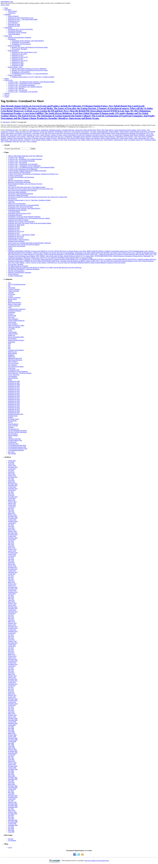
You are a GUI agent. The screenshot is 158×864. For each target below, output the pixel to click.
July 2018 (11, 557)
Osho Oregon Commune (145, 136)
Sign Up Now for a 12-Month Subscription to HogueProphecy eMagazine (29, 243)
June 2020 (11, 526)
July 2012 (11, 667)
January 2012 (12, 677)
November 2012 (12, 661)
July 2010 (11, 707)
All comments (12, 840)
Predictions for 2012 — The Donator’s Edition (21, 234)
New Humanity (12, 365)
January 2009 (12, 736)
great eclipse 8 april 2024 (55, 133)
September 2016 (12, 592)
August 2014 (12, 633)
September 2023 (12, 488)
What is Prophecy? (13, 16)
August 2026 (12, 460)
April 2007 (11, 759)
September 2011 (12, 684)
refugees (72, 138)
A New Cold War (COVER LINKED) (19, 172)
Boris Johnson (109, 130)
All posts (10, 839)
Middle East (11, 356)
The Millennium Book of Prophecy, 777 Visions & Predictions (30, 73)
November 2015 (12, 608)
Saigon (103, 138)
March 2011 (11, 694)
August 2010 (12, 705)
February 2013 (12, 656)
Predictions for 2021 (12, 130)
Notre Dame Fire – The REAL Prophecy (20, 373)
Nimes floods (30, 136)
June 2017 (11, 577)
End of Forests (76, 131)
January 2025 (12, 475)
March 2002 (11, 810)
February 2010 (12, 715)
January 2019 (12, 551)
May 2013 (11, 651)
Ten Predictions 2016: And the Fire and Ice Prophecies (24, 244)
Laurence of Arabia (56, 135)
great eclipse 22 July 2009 (39, 133)
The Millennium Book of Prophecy (18, 266)
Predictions (7, 14)
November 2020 (12, 518)
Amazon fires (79, 130)
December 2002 (12, 804)
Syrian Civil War (13, 425)
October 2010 (12, 702)
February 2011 (12, 695)
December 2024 (12, 477)
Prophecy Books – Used (15, 67)
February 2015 (12, 623)
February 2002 (12, 812)
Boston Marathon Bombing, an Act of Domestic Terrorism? (25, 184)
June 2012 (11, 669)
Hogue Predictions (13, 50)
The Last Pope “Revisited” (19, 49)
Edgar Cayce (67, 131)
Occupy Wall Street (13, 374)
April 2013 (11, 653)
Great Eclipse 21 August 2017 (23, 133)
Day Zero (29, 131)
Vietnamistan (8, 141)
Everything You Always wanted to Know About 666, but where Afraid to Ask (30, 188)
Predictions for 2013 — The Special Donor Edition (22, 19)
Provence (54, 138)
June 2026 (11, 462)
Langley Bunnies (45, 135)
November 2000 (12, 822)
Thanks (10, 248)
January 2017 (12, 585)
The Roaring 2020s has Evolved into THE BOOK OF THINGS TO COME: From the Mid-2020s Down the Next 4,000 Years (44, 267)
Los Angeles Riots (117, 135)
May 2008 (11, 744)
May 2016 (11, 598)
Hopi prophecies (141, 133)
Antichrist (11, 292)
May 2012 (11, 671)
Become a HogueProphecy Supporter (19, 180)
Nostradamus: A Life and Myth (21, 42)
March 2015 (11, 621)
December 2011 (12, 679)
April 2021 (11, 511)
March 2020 (11, 529)
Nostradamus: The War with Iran (21, 44)
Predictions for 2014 (14, 393)
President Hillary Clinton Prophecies (18, 239)
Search (7, 145)
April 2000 (11, 832)
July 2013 (11, 648)
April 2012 (11, 672)
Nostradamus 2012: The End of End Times (20, 29)
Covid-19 (11, 131)
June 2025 (11, 470)
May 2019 (11, 544)
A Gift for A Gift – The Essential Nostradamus (21, 85)
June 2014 (11, 636)
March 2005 (11, 784)
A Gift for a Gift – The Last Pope (17, 90)
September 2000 (12, 825)
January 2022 (12, 503)
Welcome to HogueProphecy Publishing (19, 37)
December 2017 (12, 567)
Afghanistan (44, 130)
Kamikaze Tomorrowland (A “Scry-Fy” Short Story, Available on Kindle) (33, 77)
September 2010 (12, 703)
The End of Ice (98, 140)
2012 (9, 283)
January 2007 (12, 764)
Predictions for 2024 (14, 411)
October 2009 (12, 722)
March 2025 (11, 474)
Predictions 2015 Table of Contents (18, 220)
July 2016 (11, 595)
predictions (35, 138)
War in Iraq (11, 452)
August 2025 (12, 469)
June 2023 (11, 493)
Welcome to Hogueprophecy (16, 271)
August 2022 (12, 498)
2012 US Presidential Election (16, 284)
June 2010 (11, 708)
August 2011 (11, 685)
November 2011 (12, 680)
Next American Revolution (16, 366)
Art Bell (10, 296)
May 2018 (11, 561)
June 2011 (11, 689)
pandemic (3, 138)
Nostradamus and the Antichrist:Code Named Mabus (17, 33)
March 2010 (11, 713)
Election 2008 (12, 315)
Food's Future (12, 322)
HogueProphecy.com (7, 1)
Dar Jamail (23, 131)
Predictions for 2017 (14, 397)
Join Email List (12, 198)
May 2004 (11, 792)
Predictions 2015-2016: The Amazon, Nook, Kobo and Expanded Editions (29, 223)
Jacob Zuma (13, 135)
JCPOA (19, 135)
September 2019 (12, 538)
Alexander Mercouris (68, 130)
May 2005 (11, 781)
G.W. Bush (93, 131)
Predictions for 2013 (14, 391)
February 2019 (12, 549)
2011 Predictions (13, 22)
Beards (10, 301)
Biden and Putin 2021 (89, 130)
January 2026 (12, 465)
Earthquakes (11, 312)
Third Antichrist (108, 140)
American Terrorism (14, 289)
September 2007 (12, 753)
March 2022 (11, 500)
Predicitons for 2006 (14, 381)
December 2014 (12, 626)
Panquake (10, 138)
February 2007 (12, 763)
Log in (10, 847)
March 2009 (11, 733)
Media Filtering (12, 353)
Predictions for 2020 (14, 402)
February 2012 (12, 676)
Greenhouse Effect (95, 133)
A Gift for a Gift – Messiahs (16, 88)
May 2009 (11, 730)
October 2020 (12, 520)
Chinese (143, 130)
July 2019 (11, 541)
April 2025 (11, 472)
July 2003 (11, 800)
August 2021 (12, 506)
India (9, 343)
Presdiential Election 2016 (15, 414)
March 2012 (11, 674)
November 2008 (12, 740)
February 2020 (12, 531)
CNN (148, 130)
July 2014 (11, 634)
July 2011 (11, 687)
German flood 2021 (102, 131)
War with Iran (12, 453)
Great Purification (84, 133)
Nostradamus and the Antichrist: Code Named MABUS (28, 41)
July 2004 (11, 790)
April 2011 (11, 692)
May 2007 (11, 758)
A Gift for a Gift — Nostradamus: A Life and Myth (22, 91)
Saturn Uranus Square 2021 (142, 138)
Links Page (11, 202)
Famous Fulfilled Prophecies (16, 320)
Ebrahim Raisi (59, 131)
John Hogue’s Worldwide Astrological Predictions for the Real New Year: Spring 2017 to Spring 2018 (37, 197)
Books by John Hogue (14, 304)
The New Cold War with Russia (17, 432)
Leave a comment (31, 141)
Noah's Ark (38, 136)
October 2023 (12, 487)
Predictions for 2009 (14, 24)
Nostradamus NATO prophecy (124, 136)
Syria (78, 140)
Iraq (9, 347)
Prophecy (11, 417)
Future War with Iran (14, 327)
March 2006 (11, 776)
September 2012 (12, 664)
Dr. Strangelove (49, 131)
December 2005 (12, 777)
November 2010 (12, 700)
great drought (10, 133)
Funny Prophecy (13, 324)
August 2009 (12, 725)
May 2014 (11, 638)
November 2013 (12, 643)
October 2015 (12, 610)
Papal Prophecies (13, 378)
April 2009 (11, 731)
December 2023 (12, 483)
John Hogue (7, 9)
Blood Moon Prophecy (14, 302)
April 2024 (11, 480)
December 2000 (12, 820)
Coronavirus (4, 131)
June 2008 (11, 743)
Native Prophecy (13, 361)
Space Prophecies (13, 424)
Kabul (24, 135)
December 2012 (12, 659)
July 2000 (11, 827)
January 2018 (12, 566)
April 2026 (11, 464)
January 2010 (12, 717)
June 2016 (11, 597)
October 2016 (12, 590)
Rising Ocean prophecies (92, 138)
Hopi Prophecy (12, 338)
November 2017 (12, 569)
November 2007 (12, 751)
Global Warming (13, 333)
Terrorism (11, 427)
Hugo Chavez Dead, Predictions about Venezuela (22, 190)
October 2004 (12, 789)
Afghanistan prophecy (55, 130)
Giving (10, 330)
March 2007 (11, 761)
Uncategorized (12, 442)
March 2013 (11, 654)
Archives (7, 93)
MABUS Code (12, 351)
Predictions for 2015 (14, 394)
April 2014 (11, 639)
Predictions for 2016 (14, 396)
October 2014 (12, 630)
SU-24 (33, 140)
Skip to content (5, 5)
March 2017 (11, 582)
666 (9, 286)
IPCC (148, 133)
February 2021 (12, 515)
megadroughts (150, 135)
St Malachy (27, 140)
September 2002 (12, 807)
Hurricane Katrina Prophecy (16, 340)
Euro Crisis (11, 317)
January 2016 (12, 605)
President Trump (13, 416)
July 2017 (11, 575)
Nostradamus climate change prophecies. (103, 136)
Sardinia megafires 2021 (112, 138)
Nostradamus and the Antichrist (82, 136)
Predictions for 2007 (14, 383)
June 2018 (11, 559)
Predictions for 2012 (14, 21)
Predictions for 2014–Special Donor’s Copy (20, 18)
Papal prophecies (18, 138)
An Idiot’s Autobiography (15, 175)
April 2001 (11, 818)
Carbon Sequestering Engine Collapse (125, 130)
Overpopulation (12, 376)
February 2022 (12, 501)
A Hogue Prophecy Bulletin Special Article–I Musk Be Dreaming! (27, 170)
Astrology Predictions (14, 297)
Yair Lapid (22, 141)
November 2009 (12, 720)
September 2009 (12, 723)
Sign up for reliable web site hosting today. (97, 860)
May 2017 (11, 579)
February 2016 (12, 603)
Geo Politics (11, 329)
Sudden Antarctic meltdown (44, 140)
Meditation (142, 135)
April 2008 (11, 746)
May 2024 (11, 478)
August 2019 (12, 539)
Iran (9, 345)
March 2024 (11, 482)
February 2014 (12, 641)
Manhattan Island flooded (130, 135)
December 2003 (12, 795)
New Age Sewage (13, 363)
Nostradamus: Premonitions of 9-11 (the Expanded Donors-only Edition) (29, 218)
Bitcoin (99, 130)
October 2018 (12, 554)
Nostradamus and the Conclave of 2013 (19, 213)
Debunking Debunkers (14, 310)
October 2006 (12, 767)
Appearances (12, 13)
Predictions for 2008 (14, 26)
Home (6, 8)
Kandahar (29, 135)
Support (6, 78)
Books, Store (8, 36)
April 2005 (11, 782)
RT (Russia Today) (13, 419)
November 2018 (12, 552)
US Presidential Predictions (16, 450)
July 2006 (11, 771)
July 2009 (11, 726)
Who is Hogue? (12, 11)
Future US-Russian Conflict (16, 325)
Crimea (17, 131)
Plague (10, 379)
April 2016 (11, 600)
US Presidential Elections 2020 (17, 447)
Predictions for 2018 (14, 399)
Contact (6, 96)
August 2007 (12, 754)
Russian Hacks (12, 420)
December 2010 (12, 699)
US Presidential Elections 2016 (17, 445)
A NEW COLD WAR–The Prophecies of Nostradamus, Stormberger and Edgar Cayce (33, 174)
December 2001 (12, 813)
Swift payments (72, 140)
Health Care (11, 335)
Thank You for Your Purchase (16, 246)
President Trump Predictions (16, 241)
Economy (11, 314)
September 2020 (12, 521)
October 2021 (12, 505)
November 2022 (12, 497)
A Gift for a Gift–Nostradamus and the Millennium (22, 169)
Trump (125, 140)
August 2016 (12, 593)
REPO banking (80, 138)
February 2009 (12, 735)
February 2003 (12, 802)
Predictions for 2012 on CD (20, 57)
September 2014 (12, 631)
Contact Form (12, 185)
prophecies (42, 138)
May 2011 (11, 690)
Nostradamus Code (13, 370)
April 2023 (11, 495)
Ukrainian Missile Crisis (15, 440)
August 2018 (12, 556)
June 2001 (11, 815)
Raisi (68, 138)
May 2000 (11, 830)
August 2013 (12, 646)
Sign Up (6, 95)
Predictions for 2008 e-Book (16, 225)
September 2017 (12, 572)
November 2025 (12, 467)
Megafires (3, 136)
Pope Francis (27, 138)
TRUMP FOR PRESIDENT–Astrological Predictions (23, 269)
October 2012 (12, 662)
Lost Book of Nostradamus (16, 350)
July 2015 (11, 615)
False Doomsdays (13, 319)
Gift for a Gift (8, 80)
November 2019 (12, 534)
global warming (124, 131)
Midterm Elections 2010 (15, 358)
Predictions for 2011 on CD (20, 60)
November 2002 (12, 805)
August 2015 (12, 613)
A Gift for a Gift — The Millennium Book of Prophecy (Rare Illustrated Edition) (31, 82)
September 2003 (12, 797)
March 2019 (11, 547)
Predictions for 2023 (14, 409)
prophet (48, 138)
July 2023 (11, 492)
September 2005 (12, 779)
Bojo (103, 130)
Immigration (11, 342)
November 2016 (12, 589)
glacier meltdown (114, 131)
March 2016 (11, 602)
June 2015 (11, 616)
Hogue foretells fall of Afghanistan (126, 133)
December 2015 (12, 607)
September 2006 (12, 769)
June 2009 (11, 728)
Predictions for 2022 (14, 406)
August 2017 (12, 574)
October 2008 (12, 741)
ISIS (9, 348)
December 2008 (12, 738)
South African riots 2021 (16, 140)
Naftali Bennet (11, 136)
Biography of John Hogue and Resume (19, 182)
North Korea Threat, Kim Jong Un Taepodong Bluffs (23, 205)
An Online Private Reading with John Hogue (21, 177)
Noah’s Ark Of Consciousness (17, 203)
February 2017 (12, 584)
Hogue (113, 133)
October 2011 (12, 682)
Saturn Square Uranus (126, 138)
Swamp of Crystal (58, 140)
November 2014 (12, 628)
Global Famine (12, 332)
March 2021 (11, 513)
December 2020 (12, 516)
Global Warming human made (138, 131)
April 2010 (11, 712)
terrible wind (90, 140)
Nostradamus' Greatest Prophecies (18, 371)
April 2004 (11, 794)
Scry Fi (10, 422)
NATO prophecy (21, 136)
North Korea (11, 368)
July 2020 (11, 524)
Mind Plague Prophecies (15, 360)
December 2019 (12, 533)
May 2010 (11, 710)
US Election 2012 (13, 443)
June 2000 (11, 828)
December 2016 (12, 587)
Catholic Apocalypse (14, 306)
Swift (65, 140)
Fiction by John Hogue (14, 75)
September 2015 (12, 611)
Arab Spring (11, 294)
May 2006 (11, 774)
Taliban (83, 140)
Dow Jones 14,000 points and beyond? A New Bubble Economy (27, 187)
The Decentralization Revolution (17, 430)
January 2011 (12, 697)
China (138, 130)
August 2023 (12, 490)
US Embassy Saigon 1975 (135, 140)
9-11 (27, 130)
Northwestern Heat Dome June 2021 (53, 136)
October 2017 (12, 570)
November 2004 (12, 787)
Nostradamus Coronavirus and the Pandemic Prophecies (24, 216)
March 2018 (11, 564)
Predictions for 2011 (17, 59)
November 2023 (12, 485)
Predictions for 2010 (17, 62)
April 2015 (11, 620)
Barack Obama (12, 299)
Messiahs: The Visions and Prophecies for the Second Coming (30, 47)
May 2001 (11, 817)
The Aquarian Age (13, 429)
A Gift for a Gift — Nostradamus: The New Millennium (24, 83)
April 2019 (11, 546)
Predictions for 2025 (14, 412)
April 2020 (11, 528)
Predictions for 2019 (14, 401)
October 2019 (12, 536)
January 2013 (12, 657)
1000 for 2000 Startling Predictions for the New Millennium (29, 68)
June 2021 (11, 508)
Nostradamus (8, 27)
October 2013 (12, 644)
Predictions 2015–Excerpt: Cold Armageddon (21, 221)
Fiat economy (85, 131)
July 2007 (11, 756)
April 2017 (11, 580)
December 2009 (12, 718)
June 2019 (11, 543)
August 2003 (12, 799)
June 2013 (11, 649)
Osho (135, 136)
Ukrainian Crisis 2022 (14, 439)
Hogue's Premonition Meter (16, 337)
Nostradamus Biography (15, 31)
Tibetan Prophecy (13, 435)
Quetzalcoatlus (61, 138)
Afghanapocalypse (35, 130)
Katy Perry (36, 135)
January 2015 (12, 625)
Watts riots (16, 141)
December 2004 (12, 786)
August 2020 (12, 523)
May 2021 (11, 510)
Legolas (109, 135)
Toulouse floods (118, 140)
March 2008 (11, 748)
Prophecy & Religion (14, 45)
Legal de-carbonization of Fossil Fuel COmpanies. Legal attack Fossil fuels (84, 135)
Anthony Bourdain (13, 291)
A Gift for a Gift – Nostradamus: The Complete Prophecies (25, 86)
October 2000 (12, 823)
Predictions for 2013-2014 (19, 54)
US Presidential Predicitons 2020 (17, 448)
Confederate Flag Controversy (17, 309)
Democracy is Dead (38, 131)
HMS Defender (105, 133)
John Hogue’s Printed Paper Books (18, 195)
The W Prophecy (13, 434)
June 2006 (11, 772)
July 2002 (11, 809)
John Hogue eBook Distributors (17, 192)
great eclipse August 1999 (70, 133)
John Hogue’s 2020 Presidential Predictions (20, 193)
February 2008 (12, 749)
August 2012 (12, 666)
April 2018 (11, 562)
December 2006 (12, 766)
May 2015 (11, 618)
